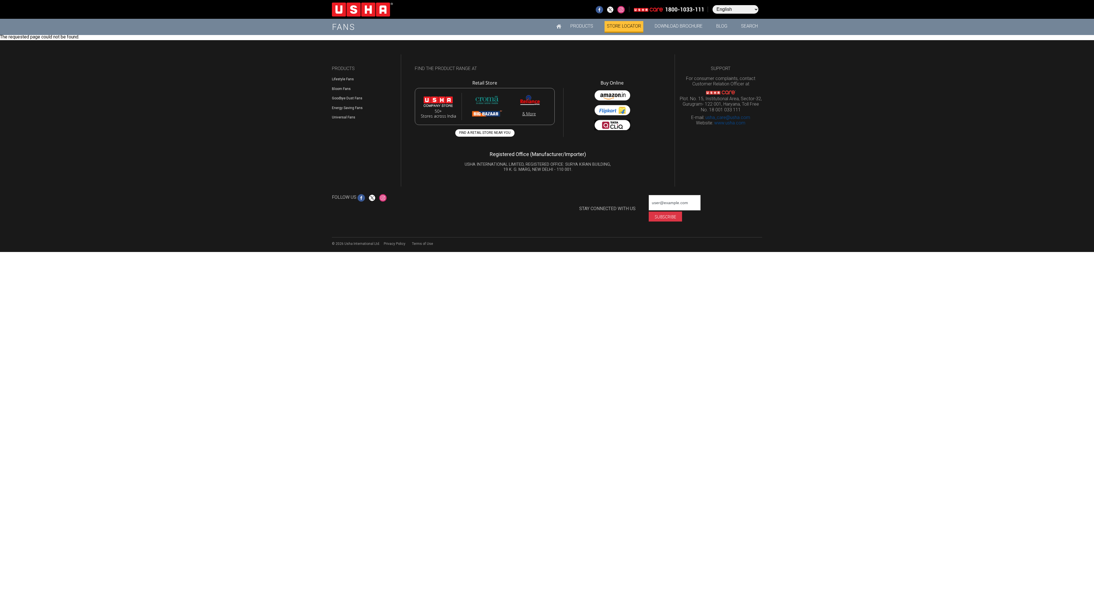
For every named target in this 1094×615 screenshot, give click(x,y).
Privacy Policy (394, 244)
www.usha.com (729, 123)
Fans (343, 27)
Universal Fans (343, 117)
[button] (581, 26)
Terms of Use (422, 244)
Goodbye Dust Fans (347, 98)
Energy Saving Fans (347, 108)
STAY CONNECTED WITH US (607, 208)
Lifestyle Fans (343, 79)
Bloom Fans (341, 89)
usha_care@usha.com (727, 117)
